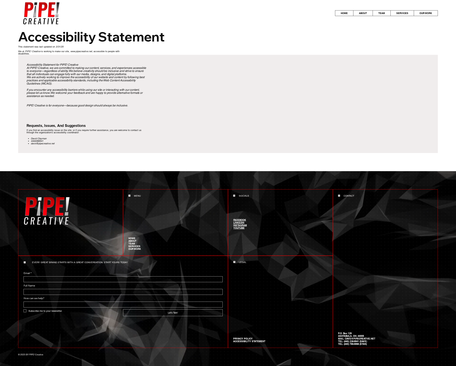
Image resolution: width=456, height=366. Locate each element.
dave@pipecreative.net (43, 143)
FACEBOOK (239, 219)
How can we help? (34, 298)
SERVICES (134, 246)
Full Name (29, 285)
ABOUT (132, 241)
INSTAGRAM (240, 225)
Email (28, 273)
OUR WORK (134, 249)
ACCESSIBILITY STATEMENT (249, 341)
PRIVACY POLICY (243, 338)
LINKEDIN (238, 222)
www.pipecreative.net (81, 51)
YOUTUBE (239, 228)
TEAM (131, 243)
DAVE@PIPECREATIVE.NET (360, 338)
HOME (131, 238)
